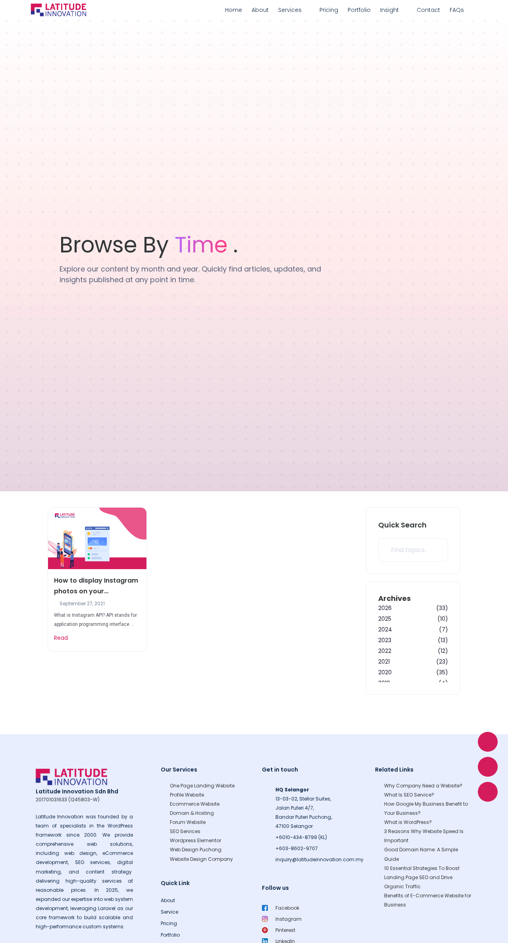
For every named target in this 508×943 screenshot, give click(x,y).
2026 (385, 608)
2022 (384, 651)
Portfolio (359, 10)
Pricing (328, 10)
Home (233, 10)
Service (169, 911)
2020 (385, 672)
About (260, 10)
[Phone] (488, 792)
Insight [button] (389, 10)
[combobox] (413, 550)
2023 (384, 640)
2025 (384, 619)
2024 (385, 629)
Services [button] (290, 10)
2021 (384, 662)
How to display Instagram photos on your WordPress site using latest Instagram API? (96, 586)
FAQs (457, 10)
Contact (428, 10)
